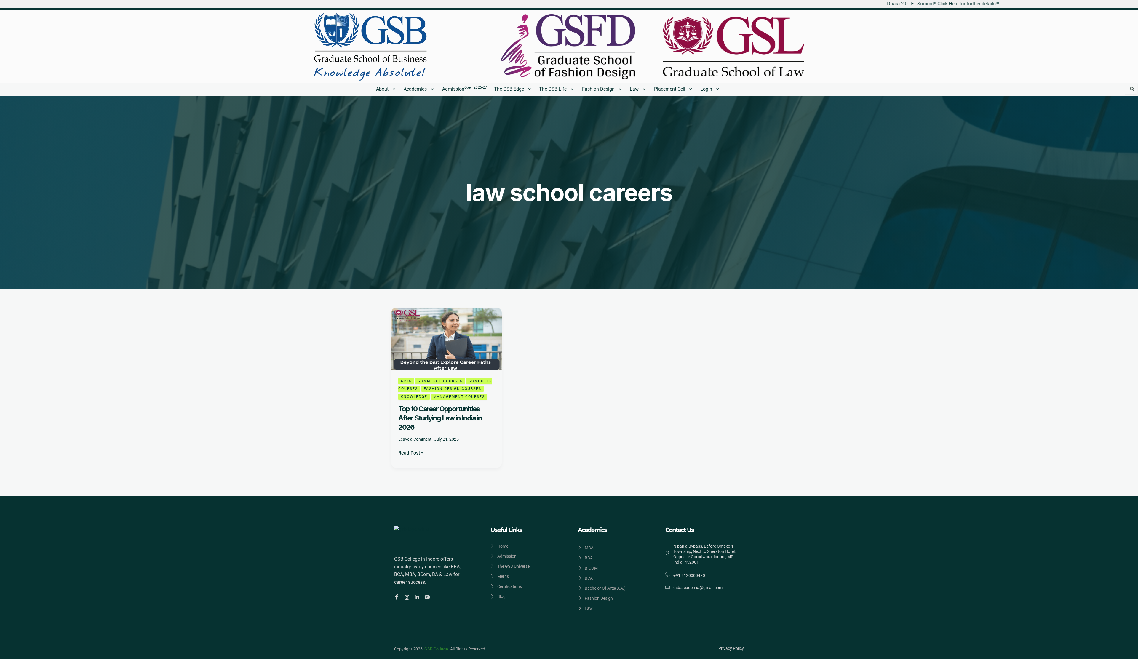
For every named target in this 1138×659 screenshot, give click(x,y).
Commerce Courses (440, 381)
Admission (464, 88)
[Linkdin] (418, 597)
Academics (415, 89)
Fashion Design (598, 89)
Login (706, 89)
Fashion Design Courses (452, 389)
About (382, 89)
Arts (406, 381)
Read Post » (410, 452)
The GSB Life (553, 89)
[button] (386, 89)
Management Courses (459, 397)
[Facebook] (397, 597)
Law (634, 89)
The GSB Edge (509, 89)
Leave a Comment (414, 439)
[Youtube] (428, 597)
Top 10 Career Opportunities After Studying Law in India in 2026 (440, 417)
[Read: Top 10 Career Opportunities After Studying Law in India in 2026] (446, 338)
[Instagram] (408, 597)
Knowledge (414, 397)
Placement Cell (669, 89)
